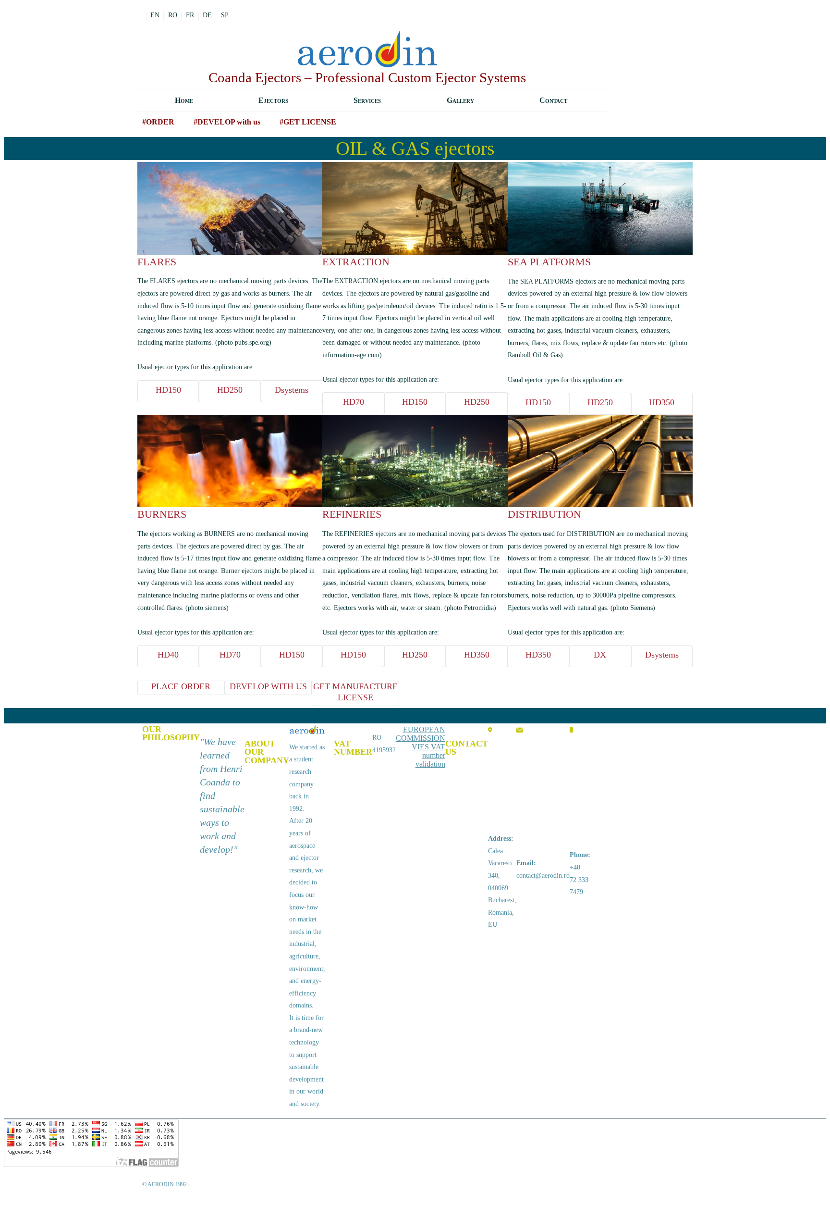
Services (367, 100)
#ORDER (158, 122)
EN (154, 15)
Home (184, 100)
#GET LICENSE (308, 122)
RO (172, 15)
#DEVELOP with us (227, 122)
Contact (553, 100)
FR (190, 15)
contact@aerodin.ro (543, 875)
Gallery (460, 100)
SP (225, 15)
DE (207, 15)
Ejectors (273, 100)
